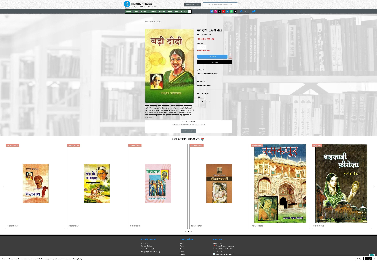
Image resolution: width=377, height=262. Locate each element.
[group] (188, 186)
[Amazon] (235, 11)
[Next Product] (374, 186)
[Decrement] (199, 47)
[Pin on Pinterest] (202, 101)
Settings (359, 259)
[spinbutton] (202, 47)
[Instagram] (215, 11)
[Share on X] (210, 101)
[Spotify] (231, 11)
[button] (181, 11)
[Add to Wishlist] (230, 57)
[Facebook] (211, 11)
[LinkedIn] (227, 11)
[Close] (374, 258)
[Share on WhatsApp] (206, 101)
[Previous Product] (3, 186)
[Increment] (205, 47)
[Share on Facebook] (198, 101)
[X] (219, 11)
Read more (148, 117)
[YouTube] (223, 11)
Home (147, 21)
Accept (368, 259)
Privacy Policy (77, 259)
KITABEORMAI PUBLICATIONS (141, 4)
